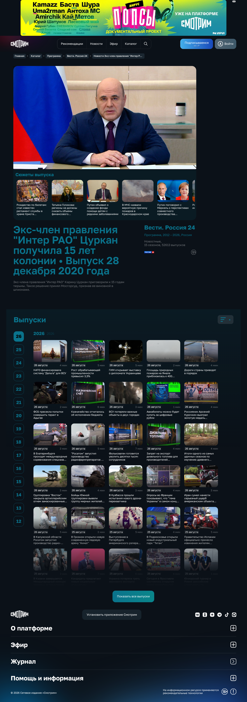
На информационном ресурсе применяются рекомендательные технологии (191, 692)
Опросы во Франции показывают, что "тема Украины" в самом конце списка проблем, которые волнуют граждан (163, 501)
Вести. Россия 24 (77, 56)
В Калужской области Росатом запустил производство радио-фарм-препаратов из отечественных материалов (47, 544)
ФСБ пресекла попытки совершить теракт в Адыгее (48, 414)
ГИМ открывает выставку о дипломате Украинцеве (125, 371)
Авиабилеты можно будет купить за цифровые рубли (163, 414)
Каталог (36, 56)
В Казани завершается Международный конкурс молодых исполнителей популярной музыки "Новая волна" (49, 584)
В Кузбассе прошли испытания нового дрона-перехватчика (125, 498)
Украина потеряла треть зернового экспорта (124, 580)
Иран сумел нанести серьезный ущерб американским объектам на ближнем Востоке (200, 499)
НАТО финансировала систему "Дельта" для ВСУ (49, 371)
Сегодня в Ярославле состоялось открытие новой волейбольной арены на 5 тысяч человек (163, 583)
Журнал (23, 661)
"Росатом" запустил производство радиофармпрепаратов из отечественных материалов (87, 459)
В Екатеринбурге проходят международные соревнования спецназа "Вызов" (50, 458)
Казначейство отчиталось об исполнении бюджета (87, 413)
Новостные (152, 241)
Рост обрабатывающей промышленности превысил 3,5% (85, 373)
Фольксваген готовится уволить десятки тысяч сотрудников (124, 456)
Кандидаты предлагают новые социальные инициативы (86, 581)
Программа (54, 56)
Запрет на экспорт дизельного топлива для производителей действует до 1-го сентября (162, 459)
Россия (186, 235)
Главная (19, 56)
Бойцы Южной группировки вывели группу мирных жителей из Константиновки (86, 499)
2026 (50, 333)
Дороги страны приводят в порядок (200, 371)
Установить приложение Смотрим (112, 614)
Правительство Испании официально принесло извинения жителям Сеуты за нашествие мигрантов (199, 543)
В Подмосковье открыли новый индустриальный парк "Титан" (162, 540)
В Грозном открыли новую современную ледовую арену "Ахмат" (87, 540)
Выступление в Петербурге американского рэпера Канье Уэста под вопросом (123, 543)
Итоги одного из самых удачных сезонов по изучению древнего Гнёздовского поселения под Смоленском (200, 459)
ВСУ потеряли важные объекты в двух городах (124, 413)
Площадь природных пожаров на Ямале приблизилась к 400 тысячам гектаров (160, 374)
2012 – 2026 (171, 235)
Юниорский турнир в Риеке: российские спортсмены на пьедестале (197, 583)
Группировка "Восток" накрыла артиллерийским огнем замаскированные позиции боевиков (49, 499)
